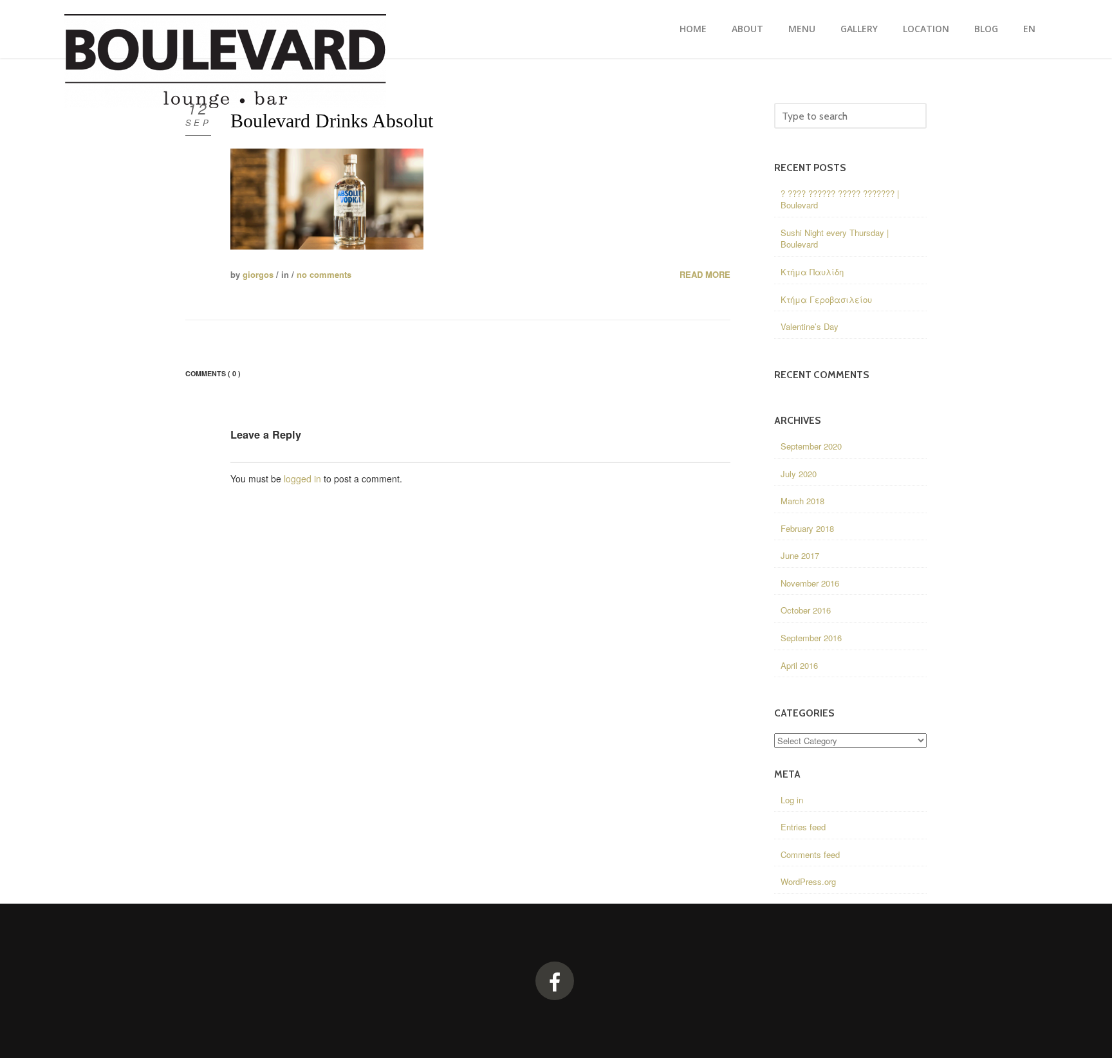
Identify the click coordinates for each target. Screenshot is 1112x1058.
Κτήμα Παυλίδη (812, 272)
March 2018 (802, 501)
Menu (801, 29)
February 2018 (807, 528)
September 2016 (811, 638)
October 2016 (806, 610)
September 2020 (811, 446)
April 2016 (799, 665)
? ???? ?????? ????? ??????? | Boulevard (840, 199)
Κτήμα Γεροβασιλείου (826, 299)
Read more (705, 274)
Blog (986, 29)
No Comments (324, 274)
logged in (302, 478)
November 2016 (810, 583)
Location (926, 29)
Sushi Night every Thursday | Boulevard (835, 238)
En (1029, 29)
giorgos (258, 274)
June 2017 (800, 555)
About (747, 29)
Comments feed (810, 854)
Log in (792, 800)
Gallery (859, 29)
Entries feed (803, 827)
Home (693, 29)
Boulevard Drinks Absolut (331, 120)
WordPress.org (808, 881)
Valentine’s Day (810, 326)
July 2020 (799, 474)
